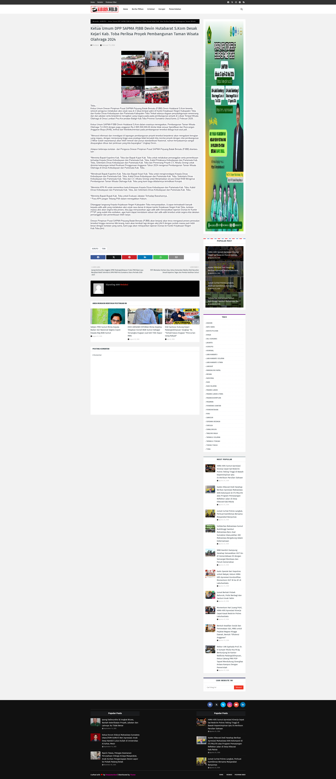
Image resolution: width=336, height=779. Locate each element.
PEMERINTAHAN (212, 410)
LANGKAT (209, 366)
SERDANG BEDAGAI (213, 421)
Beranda (96, 21)
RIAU (208, 414)
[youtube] (236, 704)
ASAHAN (209, 323)
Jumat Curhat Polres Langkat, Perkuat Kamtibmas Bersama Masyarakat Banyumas (221, 284)
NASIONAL (210, 378)
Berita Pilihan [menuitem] (137, 9)
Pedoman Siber (111, 2)
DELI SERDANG (211, 339)
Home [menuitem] (125, 9)
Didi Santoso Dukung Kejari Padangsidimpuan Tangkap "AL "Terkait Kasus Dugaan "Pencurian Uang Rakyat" (180, 331)
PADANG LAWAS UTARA (214, 394)
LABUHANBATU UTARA (214, 362)
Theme (132, 775)
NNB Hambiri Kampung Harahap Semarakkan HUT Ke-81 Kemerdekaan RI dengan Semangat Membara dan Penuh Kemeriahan (230, 556)
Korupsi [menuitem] (162, 9)
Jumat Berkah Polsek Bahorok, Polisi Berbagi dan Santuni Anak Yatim (229, 595)
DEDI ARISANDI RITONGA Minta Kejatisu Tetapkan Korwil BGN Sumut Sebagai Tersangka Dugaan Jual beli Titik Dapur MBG (145, 331)
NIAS (208, 382)
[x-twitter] (232, 2)
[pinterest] (240, 2)
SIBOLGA (209, 425)
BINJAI (208, 335)
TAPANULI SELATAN (213, 437)
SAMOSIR (209, 418)
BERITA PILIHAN (212, 331)
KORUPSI (103, 21)
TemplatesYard (111, 775)
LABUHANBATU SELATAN (215, 358)
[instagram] (236, 2)
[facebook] (228, 2)
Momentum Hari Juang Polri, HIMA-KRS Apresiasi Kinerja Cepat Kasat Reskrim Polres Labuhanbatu (229, 612)
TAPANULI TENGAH (213, 441)
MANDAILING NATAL (213, 370)
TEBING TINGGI (212, 445)
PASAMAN (209, 402)
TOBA (104, 249)
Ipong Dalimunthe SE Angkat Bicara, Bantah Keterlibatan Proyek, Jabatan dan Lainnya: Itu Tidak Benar (120, 722)
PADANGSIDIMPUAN (213, 398)
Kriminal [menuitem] (151, 9)
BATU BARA (210, 327)
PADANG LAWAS (212, 390)
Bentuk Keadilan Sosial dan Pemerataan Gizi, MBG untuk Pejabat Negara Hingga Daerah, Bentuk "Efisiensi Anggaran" (229, 632)
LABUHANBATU (211, 354)
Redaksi (100, 2)
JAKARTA (209, 343)
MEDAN (209, 374)
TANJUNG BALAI (212, 433)
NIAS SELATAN (211, 386)
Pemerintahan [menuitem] (175, 9)
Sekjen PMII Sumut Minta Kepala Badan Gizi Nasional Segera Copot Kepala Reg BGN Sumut (105, 330)
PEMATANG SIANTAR (213, 406)
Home (93, 2)
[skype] (243, 2)
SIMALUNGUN (211, 429)
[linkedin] (242, 704)
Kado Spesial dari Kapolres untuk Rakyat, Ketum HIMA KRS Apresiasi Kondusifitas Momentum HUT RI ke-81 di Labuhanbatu (229, 577)
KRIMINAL (210, 351)
